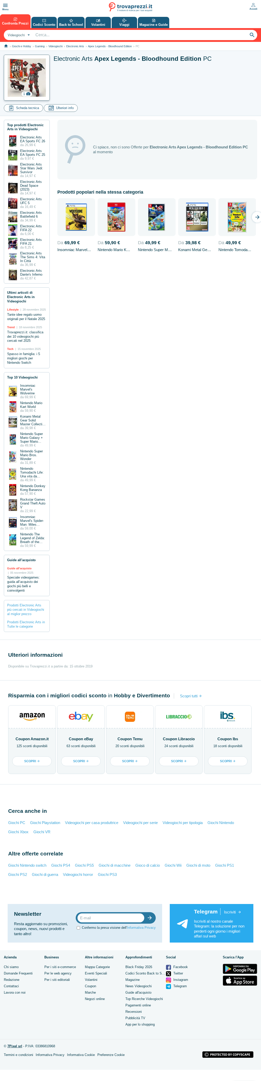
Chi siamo (11, 967)
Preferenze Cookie (111, 1055)
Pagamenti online (138, 1005)
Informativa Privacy (141, 928)
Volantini (91, 980)
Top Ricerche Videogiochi (144, 999)
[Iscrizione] (151, 918)
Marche (90, 992)
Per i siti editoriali (57, 980)
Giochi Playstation (45, 822)
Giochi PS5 (84, 865)
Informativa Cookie (81, 1055)
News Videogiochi (138, 986)
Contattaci (11, 986)
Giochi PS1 (224, 865)
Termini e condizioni (18, 1055)
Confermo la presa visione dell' (119, 928)
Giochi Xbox (18, 832)
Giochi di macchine (114, 865)
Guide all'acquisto (138, 992)
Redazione (11, 980)
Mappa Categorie (97, 967)
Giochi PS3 (107, 874)
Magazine (132, 980)
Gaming (40, 46)
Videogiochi (55, 46)
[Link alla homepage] (6, 46)
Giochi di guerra (45, 874)
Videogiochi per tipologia (183, 822)
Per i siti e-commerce (60, 967)
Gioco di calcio (147, 865)
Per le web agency (58, 973)
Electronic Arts (75, 46)
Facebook (180, 967)
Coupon (90, 986)
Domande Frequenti (18, 973)
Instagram (180, 980)
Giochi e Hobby (21, 46)
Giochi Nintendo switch (27, 865)
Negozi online (95, 999)
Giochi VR (41, 832)
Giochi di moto (198, 865)
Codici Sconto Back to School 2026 (151, 973)
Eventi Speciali (96, 973)
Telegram (179, 986)
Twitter (177, 973)
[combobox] (18, 35)
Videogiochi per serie (140, 822)
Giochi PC (16, 822)
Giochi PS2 (17, 874)
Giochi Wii (173, 865)
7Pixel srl (14, 1046)
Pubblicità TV (135, 1018)
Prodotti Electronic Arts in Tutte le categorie (26, 624)
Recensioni (133, 1012)
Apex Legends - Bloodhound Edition (110, 46)
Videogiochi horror (78, 874)
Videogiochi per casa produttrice (91, 822)
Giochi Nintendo (220, 822)
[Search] (252, 35)
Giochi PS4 (60, 865)
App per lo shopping (140, 1024)
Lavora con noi (14, 992)
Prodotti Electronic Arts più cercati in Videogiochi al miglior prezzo (25, 609)
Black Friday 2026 (138, 967)
